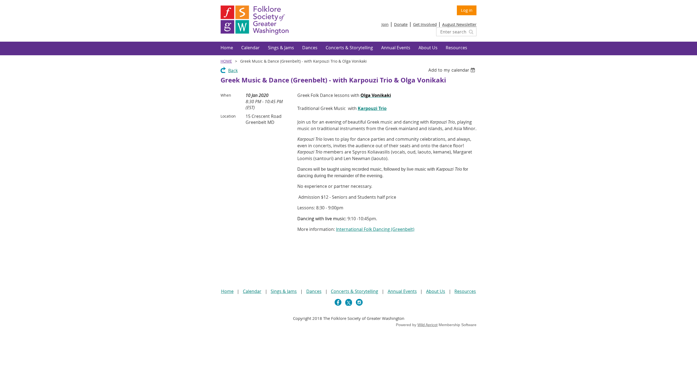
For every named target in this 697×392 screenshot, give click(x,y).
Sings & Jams (284, 291)
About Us (435, 291)
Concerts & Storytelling (354, 291)
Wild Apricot (427, 325)
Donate (401, 24)
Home (226, 61)
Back (233, 71)
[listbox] (452, 70)
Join (385, 24)
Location (228, 116)
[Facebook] (338, 302)
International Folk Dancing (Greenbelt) (375, 229)
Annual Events (402, 291)
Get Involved (425, 24)
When (226, 95)
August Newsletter (459, 24)
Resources (465, 291)
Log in (466, 10)
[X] (348, 302)
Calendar (252, 291)
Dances (314, 291)
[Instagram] (359, 302)
